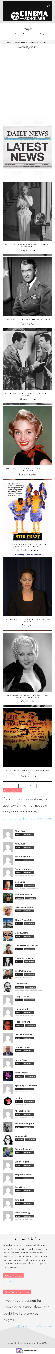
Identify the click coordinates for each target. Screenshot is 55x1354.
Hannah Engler (22, 1009)
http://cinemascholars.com (24, 875)
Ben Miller (20, 882)
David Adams (21, 932)
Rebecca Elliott (22, 1136)
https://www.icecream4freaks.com (26, 888)
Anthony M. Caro (23, 856)
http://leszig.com (20, 1104)
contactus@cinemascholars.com (27, 818)
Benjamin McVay (23, 894)
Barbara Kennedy (23, 869)
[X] (10, 1282)
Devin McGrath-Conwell (27, 945)
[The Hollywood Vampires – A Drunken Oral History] (27, 745)
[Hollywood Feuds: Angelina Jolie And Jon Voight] (27, 594)
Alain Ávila (20, 831)
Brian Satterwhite (24, 907)
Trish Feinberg (22, 1212)
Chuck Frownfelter (24, 920)
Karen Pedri (21, 1060)
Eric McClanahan (23, 971)
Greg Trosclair (22, 996)
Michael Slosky (22, 1110)
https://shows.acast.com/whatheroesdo (28, 990)
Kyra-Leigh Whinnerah (26, 1085)
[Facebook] (3, 1282)
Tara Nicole (21, 1187)
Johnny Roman (22, 1047)
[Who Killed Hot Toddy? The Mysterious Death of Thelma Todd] (27, 670)
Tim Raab (20, 1200)
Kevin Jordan (21, 1072)
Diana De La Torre (24, 958)
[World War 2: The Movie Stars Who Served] (27, 294)
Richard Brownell (23, 1149)
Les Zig (18, 1098)
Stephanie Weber (23, 1174)
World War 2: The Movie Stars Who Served (27, 320)
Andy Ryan (20, 843)
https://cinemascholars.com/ (24, 1117)
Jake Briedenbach (24, 1034)
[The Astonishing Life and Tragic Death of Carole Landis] (27, 219)
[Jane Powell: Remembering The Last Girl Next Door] (27, 443)
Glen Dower (21, 983)
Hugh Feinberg (22, 1021)
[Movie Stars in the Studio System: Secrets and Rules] (27, 368)
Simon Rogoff (22, 1161)
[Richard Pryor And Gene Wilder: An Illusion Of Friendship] (27, 519)
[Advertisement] (27, 86)
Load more (27, 786)
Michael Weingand (24, 1123)
